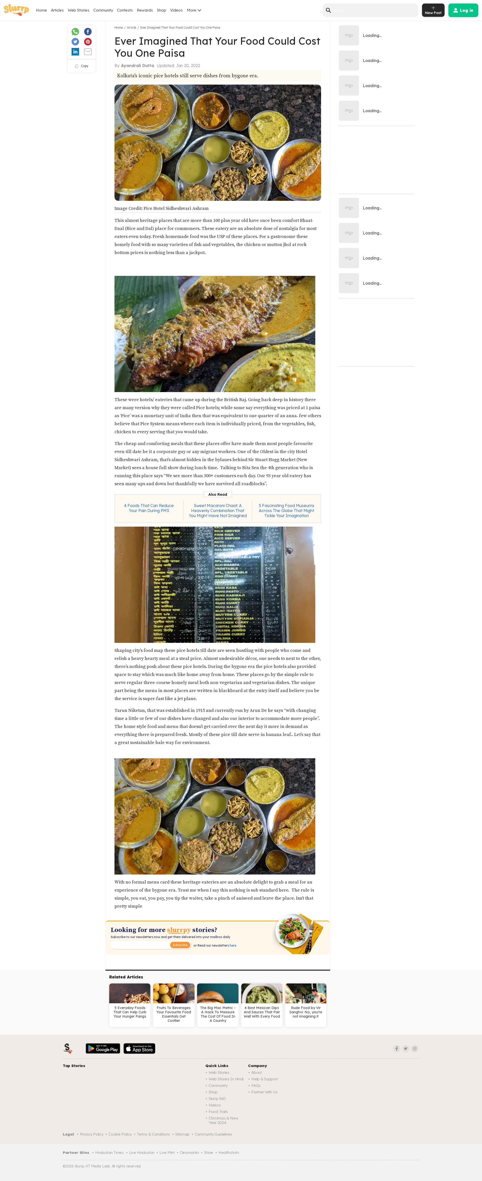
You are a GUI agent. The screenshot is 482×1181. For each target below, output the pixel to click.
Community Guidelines (213, 1134)
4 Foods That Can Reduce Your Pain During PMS (149, 508)
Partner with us (264, 1092)
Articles (57, 10)
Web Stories (78, 10)
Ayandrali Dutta (137, 66)
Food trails (218, 1111)
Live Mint (166, 1152)
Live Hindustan (141, 1152)
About (256, 1072)
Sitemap (182, 1134)
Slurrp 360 (217, 1098)
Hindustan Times (109, 1152)
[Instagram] (414, 1048)
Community (103, 10)
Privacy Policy (91, 1134)
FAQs (256, 1085)
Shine (208, 1152)
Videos (176, 10)
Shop (161, 10)
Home (41, 10)
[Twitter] (405, 1048)
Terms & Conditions (153, 1134)
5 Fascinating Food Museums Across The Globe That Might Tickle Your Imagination (286, 510)
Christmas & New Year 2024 (223, 1120)
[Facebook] (396, 1048)
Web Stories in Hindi (226, 1079)
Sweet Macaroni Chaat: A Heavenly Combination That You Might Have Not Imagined (218, 510)
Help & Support (264, 1079)
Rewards (145, 10)
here (232, 945)
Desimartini (189, 1152)
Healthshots (228, 1152)
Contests (125, 10)
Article (131, 27)
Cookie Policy (120, 1134)
